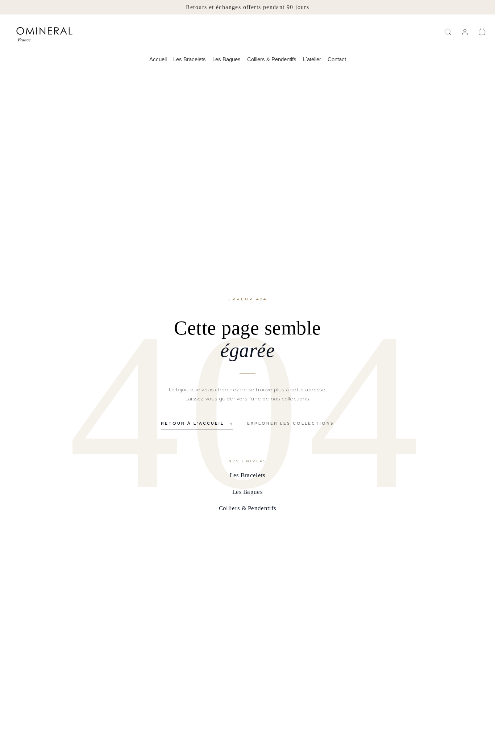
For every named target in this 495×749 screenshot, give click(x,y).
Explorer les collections (290, 423)
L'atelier (312, 59)
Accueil (158, 59)
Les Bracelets (189, 59)
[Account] (466, 31)
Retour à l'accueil (192, 423)
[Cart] (483, 31)
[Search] (449, 31)
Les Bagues (226, 59)
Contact (337, 59)
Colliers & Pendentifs (271, 59)
